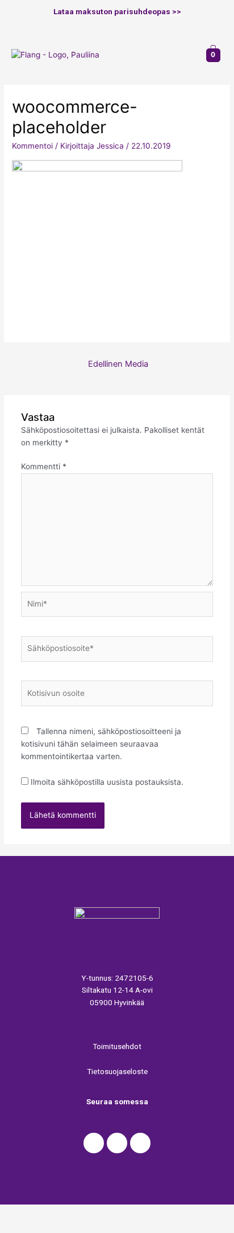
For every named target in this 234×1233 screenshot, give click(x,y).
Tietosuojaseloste (117, 1071)
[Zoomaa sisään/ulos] (166, 1213)
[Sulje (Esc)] (22, 1213)
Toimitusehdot (117, 1046)
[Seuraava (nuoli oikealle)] (70, 1227)
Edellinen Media (118, 364)
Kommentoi (32, 145)
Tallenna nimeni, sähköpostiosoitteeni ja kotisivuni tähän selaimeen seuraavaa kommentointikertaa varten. (101, 744)
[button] (183, 55)
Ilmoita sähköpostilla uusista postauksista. (107, 782)
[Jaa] (70, 1213)
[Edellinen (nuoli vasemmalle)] (22, 1227)
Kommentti (43, 466)
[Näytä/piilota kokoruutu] (118, 1213)
